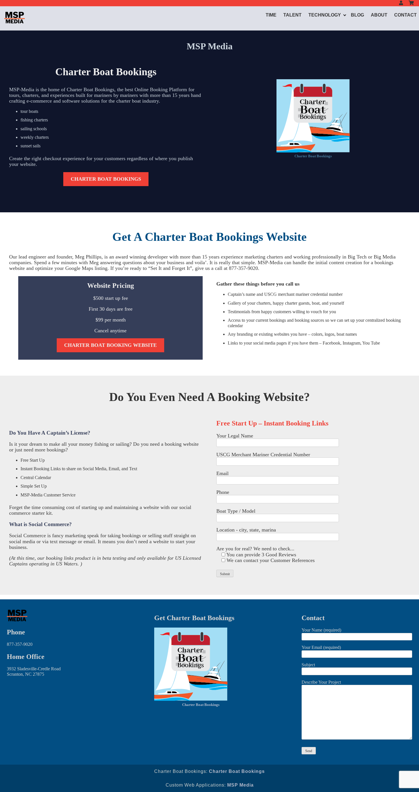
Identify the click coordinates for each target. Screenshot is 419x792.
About (379, 15)
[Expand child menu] (344, 15)
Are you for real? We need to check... (255, 548)
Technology (324, 15)
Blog (357, 15)
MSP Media (240, 785)
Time (271, 15)
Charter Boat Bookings (313, 156)
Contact (405, 15)
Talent (292, 15)
